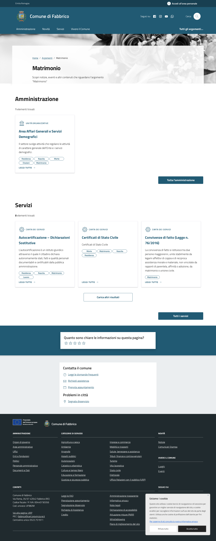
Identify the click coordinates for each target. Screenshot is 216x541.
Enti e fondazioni (21, 456)
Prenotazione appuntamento (75, 500)
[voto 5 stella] (84, 343)
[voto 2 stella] (70, 343)
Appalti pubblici (68, 456)
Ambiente (66, 447)
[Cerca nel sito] (197, 16)
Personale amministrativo (25, 465)
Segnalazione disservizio (73, 505)
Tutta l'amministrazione (181, 180)
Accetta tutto (192, 528)
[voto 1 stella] (66, 343)
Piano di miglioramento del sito (125, 524)
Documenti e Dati (21, 470)
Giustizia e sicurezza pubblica (75, 479)
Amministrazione (25, 29)
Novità (46, 29)
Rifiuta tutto (163, 528)
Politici (16, 461)
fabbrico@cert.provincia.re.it (31, 516)
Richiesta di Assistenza (72, 510)
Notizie (161, 442)
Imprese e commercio (120, 442)
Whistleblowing (117, 519)
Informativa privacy (119, 500)
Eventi (161, 471)
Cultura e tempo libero (72, 470)
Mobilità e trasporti (119, 447)
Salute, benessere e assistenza (125, 451)
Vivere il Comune (80, 29)
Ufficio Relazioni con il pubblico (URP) (127, 479)
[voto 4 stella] (79, 343)
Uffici (15, 451)
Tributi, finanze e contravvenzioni (126, 456)
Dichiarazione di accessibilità (123, 510)
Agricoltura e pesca (70, 442)
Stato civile (115, 470)
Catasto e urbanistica (71, 465)
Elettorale (114, 475)
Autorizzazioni (68, 461)
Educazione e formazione (73, 475)
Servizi (60, 29)
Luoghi (161, 466)
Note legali (115, 505)
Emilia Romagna (22, 3)
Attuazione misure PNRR (122, 514)
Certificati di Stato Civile (100, 237)
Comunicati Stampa (167, 447)
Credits (64, 514)
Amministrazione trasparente (124, 496)
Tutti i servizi (180, 316)
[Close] (208, 495)
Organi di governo (21, 442)
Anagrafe (65, 451)
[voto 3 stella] (75, 343)
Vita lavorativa (117, 465)
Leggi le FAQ (67, 496)
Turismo (113, 461)
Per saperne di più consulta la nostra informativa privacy (174, 521)
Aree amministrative (23, 447)
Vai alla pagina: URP (22, 513)
